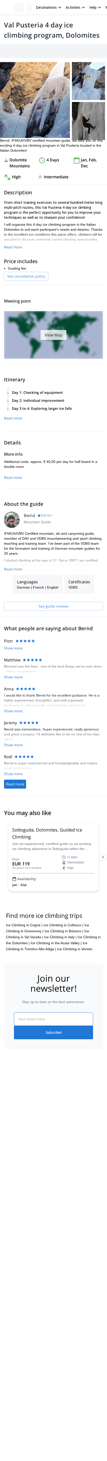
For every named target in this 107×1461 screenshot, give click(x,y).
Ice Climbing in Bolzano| (64, 931)
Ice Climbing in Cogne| (24, 925)
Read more (13, 247)
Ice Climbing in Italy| (60, 937)
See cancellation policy (26, 276)
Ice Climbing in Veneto (74, 949)
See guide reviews (54, 606)
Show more (13, 648)
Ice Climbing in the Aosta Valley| (56, 943)
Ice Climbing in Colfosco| (63, 925)
